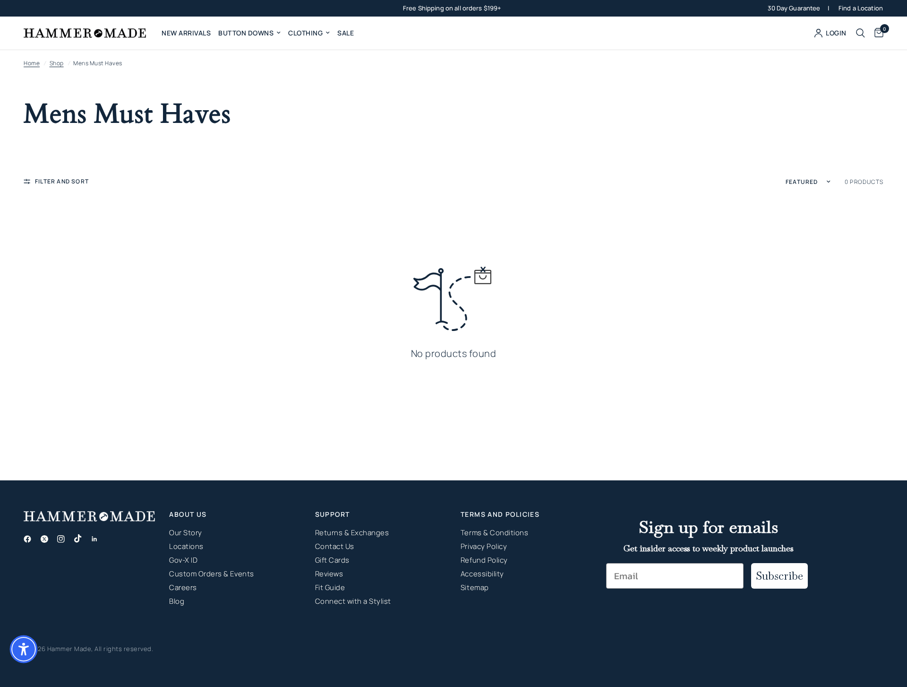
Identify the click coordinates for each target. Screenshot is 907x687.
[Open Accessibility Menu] (23, 649)
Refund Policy (484, 560)
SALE (345, 32)
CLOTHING (305, 32)
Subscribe (779, 575)
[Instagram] (64, 539)
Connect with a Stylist (353, 601)
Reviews (329, 574)
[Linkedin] (98, 539)
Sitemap (475, 587)
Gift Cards (332, 560)
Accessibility (482, 574)
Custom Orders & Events (211, 574)
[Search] (860, 33)
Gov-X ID (183, 560)
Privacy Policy (484, 546)
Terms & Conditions (494, 533)
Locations (186, 546)
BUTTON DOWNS (246, 32)
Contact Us (334, 546)
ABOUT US (187, 514)
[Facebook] (31, 539)
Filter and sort (62, 181)
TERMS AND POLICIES (500, 514)
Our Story (185, 533)
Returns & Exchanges (352, 533)
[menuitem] (186, 33)
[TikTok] (81, 538)
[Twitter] (48, 539)
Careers (183, 587)
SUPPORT (332, 514)
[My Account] (830, 33)
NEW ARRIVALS (186, 32)
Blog (176, 601)
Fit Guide (330, 587)
